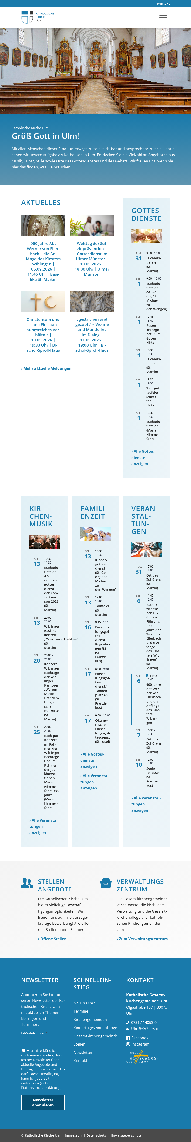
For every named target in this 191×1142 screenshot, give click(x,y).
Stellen (79, 1044)
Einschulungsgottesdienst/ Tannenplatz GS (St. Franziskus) (102, 691)
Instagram (141, 1044)
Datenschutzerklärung (41, 1087)
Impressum (74, 1135)
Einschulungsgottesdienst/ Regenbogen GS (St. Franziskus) (102, 644)
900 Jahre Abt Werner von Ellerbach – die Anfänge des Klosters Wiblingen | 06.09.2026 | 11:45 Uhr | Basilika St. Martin (43, 261)
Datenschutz (96, 1135)
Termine (81, 1011)
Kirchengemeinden (90, 1019)
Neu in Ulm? (84, 1003)
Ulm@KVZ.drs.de (145, 1028)
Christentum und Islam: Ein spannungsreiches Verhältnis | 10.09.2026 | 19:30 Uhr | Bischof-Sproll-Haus (43, 335)
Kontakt (80, 1060)
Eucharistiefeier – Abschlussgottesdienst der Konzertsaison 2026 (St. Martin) (51, 588)
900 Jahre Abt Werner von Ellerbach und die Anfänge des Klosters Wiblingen (153, 703)
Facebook (140, 1037)
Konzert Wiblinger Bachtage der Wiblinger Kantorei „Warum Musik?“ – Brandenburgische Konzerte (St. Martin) (51, 691)
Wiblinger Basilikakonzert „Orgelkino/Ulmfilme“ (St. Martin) (61, 637)
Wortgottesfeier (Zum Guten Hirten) (153, 396)
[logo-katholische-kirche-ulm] (38, 17)
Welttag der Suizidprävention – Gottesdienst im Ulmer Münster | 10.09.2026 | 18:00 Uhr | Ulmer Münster (92, 259)
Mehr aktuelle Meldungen (48, 368)
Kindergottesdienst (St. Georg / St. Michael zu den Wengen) (105, 575)
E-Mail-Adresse (34, 1033)
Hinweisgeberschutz (125, 1135)
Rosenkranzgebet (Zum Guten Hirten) (153, 334)
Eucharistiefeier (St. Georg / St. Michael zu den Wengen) (156, 296)
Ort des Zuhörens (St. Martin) (153, 581)
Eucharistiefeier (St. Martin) (153, 264)
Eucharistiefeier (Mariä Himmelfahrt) (153, 430)
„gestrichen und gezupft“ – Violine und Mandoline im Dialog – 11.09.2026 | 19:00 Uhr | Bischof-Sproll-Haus (92, 335)
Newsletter (83, 1052)
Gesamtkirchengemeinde (95, 1036)
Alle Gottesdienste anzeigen (143, 457)
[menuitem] (162, 3)
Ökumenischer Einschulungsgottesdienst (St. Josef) (102, 731)
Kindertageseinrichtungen (95, 1027)
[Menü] (163, 17)
